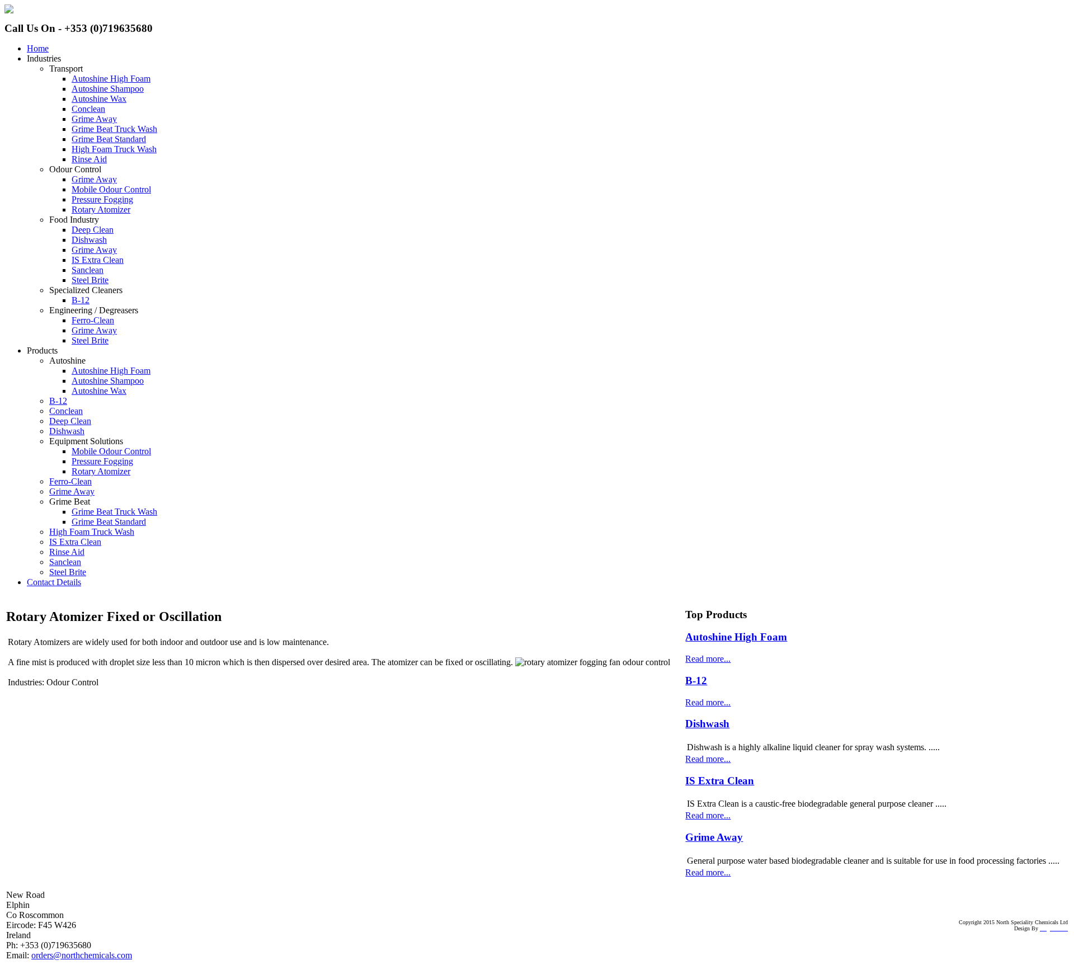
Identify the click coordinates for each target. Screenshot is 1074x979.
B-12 (696, 680)
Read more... (708, 658)
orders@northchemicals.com (81, 955)
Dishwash (707, 723)
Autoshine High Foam (736, 637)
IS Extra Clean (719, 781)
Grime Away (714, 837)
